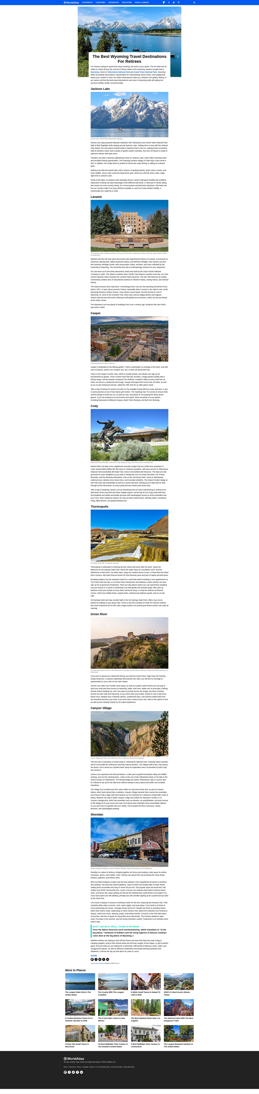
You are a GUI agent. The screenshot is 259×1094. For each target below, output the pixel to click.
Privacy (79, 1067)
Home (66, 1067)
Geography (113, 2)
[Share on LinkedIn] (107, 959)
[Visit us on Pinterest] (77, 1072)
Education (127, 2)
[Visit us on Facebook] (69, 1072)
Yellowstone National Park (118, 72)
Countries (100, 2)
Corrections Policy (116, 1067)
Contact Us (72, 1067)
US (155, 67)
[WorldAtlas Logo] (72, 2)
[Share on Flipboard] (92, 959)
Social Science (142, 2)
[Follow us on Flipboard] (65, 1072)
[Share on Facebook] (96, 959)
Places (117, 963)
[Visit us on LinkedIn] (81, 1072)
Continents (87, 2)
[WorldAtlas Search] (194, 2)
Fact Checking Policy (103, 1067)
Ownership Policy (128, 1067)
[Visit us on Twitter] (73, 1072)
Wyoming (95, 72)
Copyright (85, 1067)
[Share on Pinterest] (103, 959)
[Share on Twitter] (99, 959)
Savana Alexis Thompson (98, 963)
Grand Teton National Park (145, 72)
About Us (92, 1067)
